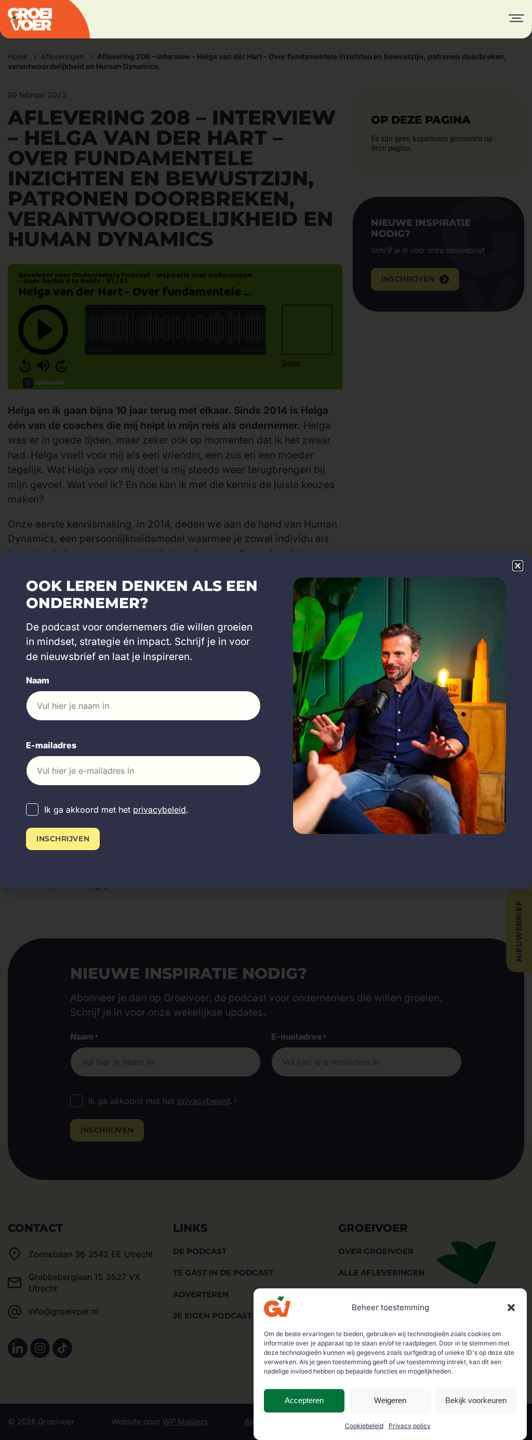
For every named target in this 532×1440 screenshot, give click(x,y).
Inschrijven (62, 838)
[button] (511, 1307)
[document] (266, 720)
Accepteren (304, 1400)
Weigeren (390, 1400)
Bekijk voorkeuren (476, 1400)
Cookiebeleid (364, 1426)
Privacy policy (410, 1426)
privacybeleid (159, 809)
